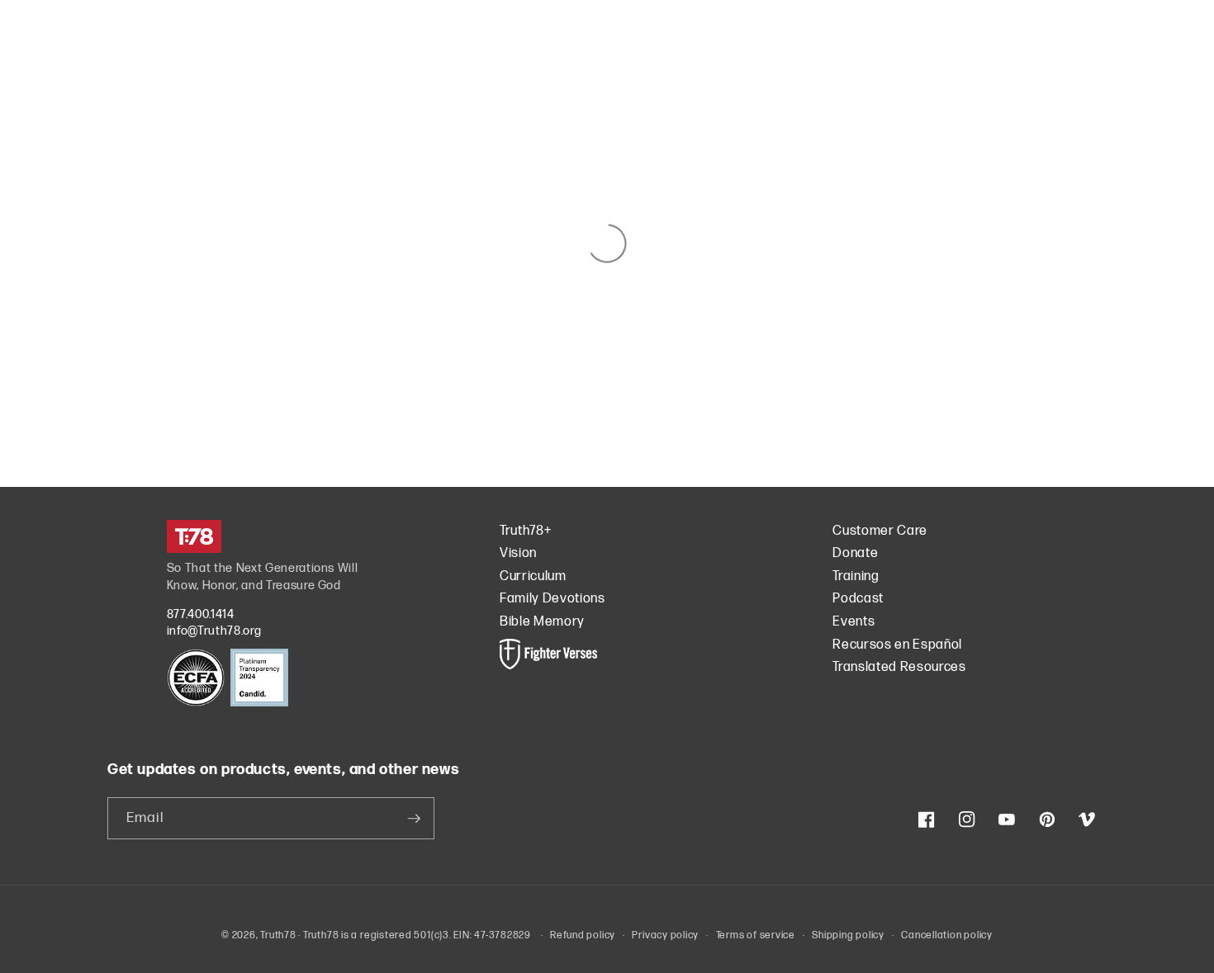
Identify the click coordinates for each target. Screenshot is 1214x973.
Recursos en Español (897, 645)
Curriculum (533, 576)
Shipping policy (848, 935)
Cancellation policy (947, 935)
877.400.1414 (201, 614)
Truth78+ (525, 531)
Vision (518, 553)
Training (855, 576)
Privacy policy (665, 935)
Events (853, 622)
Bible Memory (542, 622)
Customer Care (879, 531)
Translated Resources (898, 667)
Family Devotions (552, 599)
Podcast (858, 599)
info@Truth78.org (214, 631)
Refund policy (582, 935)
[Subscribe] (414, 818)
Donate (855, 553)
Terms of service (755, 935)
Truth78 (278, 935)
